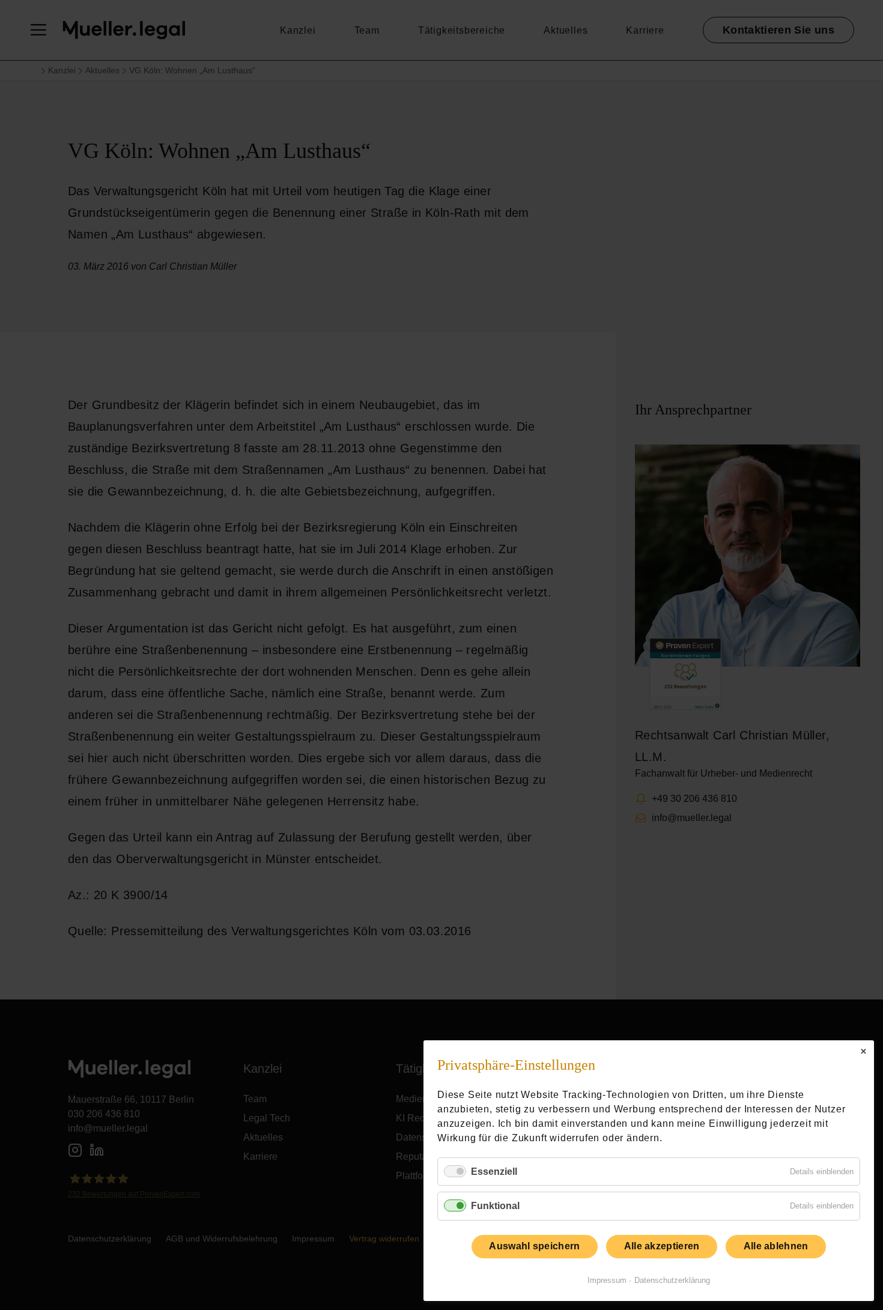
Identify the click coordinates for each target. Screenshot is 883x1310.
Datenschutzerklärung (672, 1280)
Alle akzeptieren (662, 1246)
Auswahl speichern (534, 1246)
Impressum (607, 1280)
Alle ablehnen (776, 1246)
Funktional (495, 1206)
